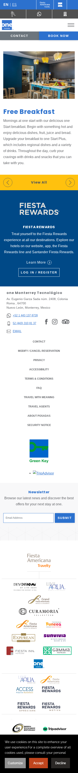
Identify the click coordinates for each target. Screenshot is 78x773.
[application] (39, 754)
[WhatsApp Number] (39, 14)
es (14, 5)
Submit (65, 518)
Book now (58, 36)
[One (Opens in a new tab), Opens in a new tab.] (45, 4)
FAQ (39, 388)
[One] (60, 4)
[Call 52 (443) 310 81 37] (65, 14)
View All (39, 182)
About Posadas (39, 415)
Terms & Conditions (39, 378)
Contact (20, 36)
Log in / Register (39, 272)
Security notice (39, 425)
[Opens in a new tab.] (43, 473)
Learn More (36, 262)
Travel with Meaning (39, 397)
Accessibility (39, 369)
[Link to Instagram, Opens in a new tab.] (54, 322)
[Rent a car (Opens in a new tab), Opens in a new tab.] (13, 14)
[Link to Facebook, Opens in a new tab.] (46, 322)
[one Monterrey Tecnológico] (7, 25)
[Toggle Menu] (71, 25)
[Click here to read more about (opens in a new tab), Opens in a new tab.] (51, 692)
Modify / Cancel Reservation (39, 350)
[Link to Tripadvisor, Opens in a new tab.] (65, 322)
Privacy (39, 360)
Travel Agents (39, 406)
